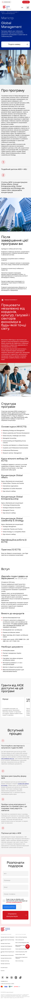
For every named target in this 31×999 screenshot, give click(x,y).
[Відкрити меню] (28, 7)
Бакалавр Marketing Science (6, 958)
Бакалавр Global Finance (5, 943)
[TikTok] (20, 977)
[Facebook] (2, 977)
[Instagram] (11, 977)
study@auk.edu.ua (4, 981)
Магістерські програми (12, 12)
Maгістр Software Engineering (21, 937)
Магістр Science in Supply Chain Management (22, 946)
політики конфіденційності (14, 902)
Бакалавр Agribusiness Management (7, 937)
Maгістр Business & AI (20, 939)
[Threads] (16, 977)
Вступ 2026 (26, 2)
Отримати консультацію (12, 915)
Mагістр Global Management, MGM (22, 942)
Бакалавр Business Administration (7, 955)
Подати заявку (14, 44)
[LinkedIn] (7, 977)
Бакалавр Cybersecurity (5, 963)
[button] (27, 946)
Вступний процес (4, 967)
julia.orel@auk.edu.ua (7, 758)
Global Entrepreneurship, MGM (21, 951)
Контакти (2, 970)
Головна (3, 12)
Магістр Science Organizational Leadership (21, 958)
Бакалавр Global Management (6, 946)
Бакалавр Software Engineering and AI (7, 952)
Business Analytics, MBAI (20, 954)
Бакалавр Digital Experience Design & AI (7, 940)
